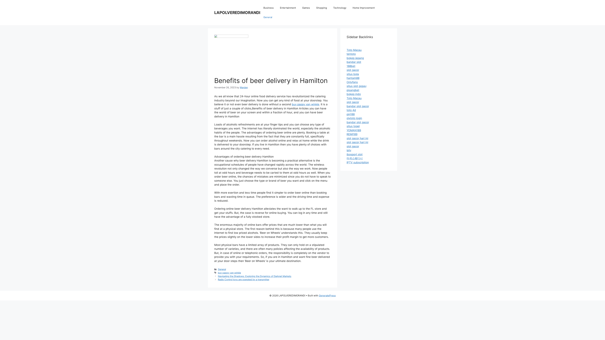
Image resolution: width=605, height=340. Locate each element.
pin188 (351, 114)
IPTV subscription (358, 162)
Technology (339, 7)
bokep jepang (355, 58)
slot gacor (353, 70)
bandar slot (354, 62)
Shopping (321, 7)
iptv (349, 150)
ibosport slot (355, 154)
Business (268, 7)
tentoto (351, 54)
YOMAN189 (354, 130)
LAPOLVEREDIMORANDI (237, 12)
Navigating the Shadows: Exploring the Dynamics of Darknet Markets (254, 276)
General (267, 17)
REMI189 (352, 134)
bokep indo (354, 94)
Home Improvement (364, 7)
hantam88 (353, 78)
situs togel (353, 126)
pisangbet (353, 90)
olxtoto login (354, 118)
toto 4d (351, 110)
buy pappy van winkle (305, 104)
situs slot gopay (356, 86)
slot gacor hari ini (357, 138)
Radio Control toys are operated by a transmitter (243, 279)
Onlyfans (352, 82)
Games (306, 7)
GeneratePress (327, 295)
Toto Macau (354, 50)
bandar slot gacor (358, 106)
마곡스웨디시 (355, 158)
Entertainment (288, 7)
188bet (351, 66)
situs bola (353, 74)
